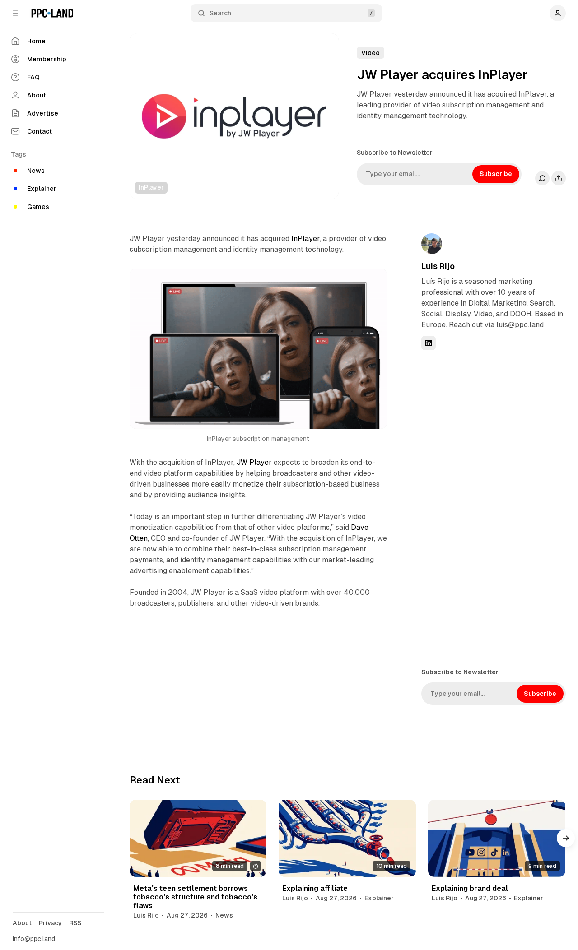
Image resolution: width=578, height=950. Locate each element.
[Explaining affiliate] (347, 838)
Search (220, 13)
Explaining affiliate (315, 888)
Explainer (379, 898)
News (224, 915)
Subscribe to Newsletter (395, 152)
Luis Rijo (438, 266)
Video (370, 52)
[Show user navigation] (558, 13)
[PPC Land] (52, 13)
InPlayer (305, 238)
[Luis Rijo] (431, 243)
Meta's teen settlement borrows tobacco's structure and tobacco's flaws (195, 897)
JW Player (255, 462)
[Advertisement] (489, 508)
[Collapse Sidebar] (15, 13)
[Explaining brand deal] (496, 838)
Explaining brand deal (470, 888)
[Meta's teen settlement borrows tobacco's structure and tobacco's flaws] (198, 838)
